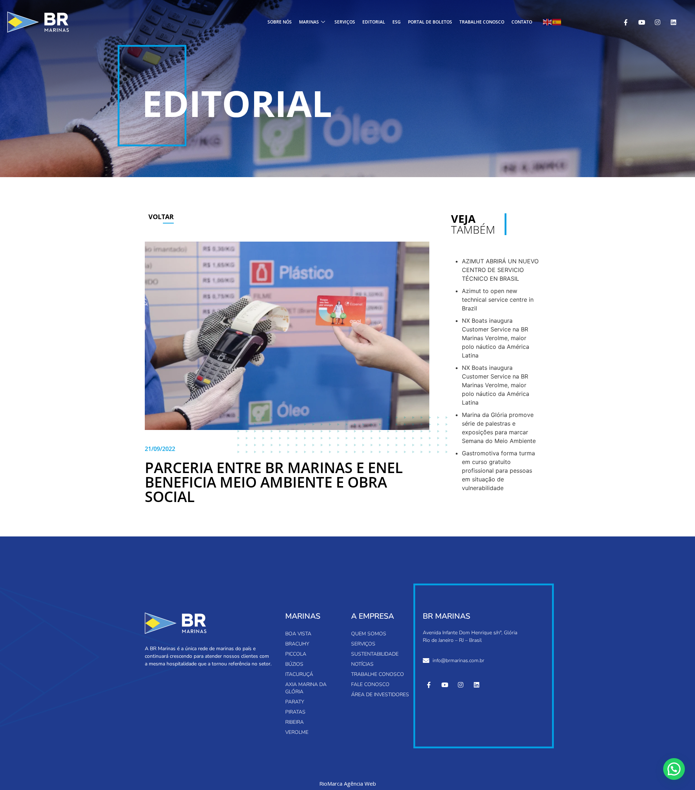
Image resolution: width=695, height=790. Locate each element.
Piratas (295, 712)
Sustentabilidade (375, 654)
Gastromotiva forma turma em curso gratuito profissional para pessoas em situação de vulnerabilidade (498, 471)
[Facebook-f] (625, 22)
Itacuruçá (299, 674)
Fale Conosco (370, 684)
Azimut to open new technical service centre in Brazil (498, 299)
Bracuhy (297, 643)
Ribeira (294, 722)
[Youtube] (641, 22)
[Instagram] (657, 22)
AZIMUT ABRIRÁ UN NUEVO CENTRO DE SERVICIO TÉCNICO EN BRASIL (500, 270)
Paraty (294, 701)
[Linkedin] (673, 22)
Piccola (295, 654)
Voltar (161, 216)
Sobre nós (280, 22)
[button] (674, 769)
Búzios (294, 664)
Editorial (373, 22)
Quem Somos (368, 633)
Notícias (362, 664)
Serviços (344, 22)
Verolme (296, 732)
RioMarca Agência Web (347, 783)
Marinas (309, 22)
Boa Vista (298, 633)
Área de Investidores (380, 694)
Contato (521, 22)
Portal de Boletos (430, 22)
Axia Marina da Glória (306, 688)
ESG (396, 22)
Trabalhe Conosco (481, 22)
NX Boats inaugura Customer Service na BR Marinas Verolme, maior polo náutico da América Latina (495, 338)
